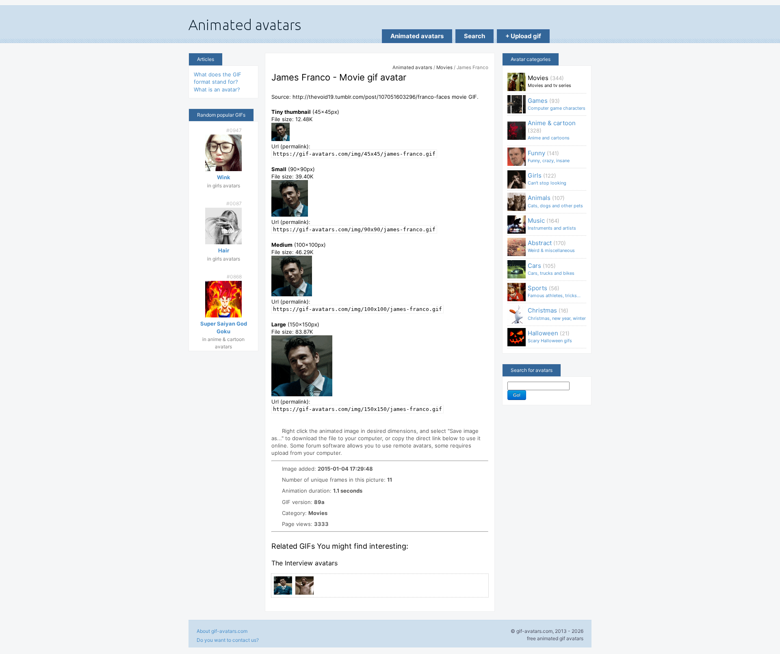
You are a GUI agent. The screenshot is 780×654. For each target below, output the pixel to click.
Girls (547, 179)
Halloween (550, 336)
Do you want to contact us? (228, 640)
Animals (555, 201)
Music (552, 224)
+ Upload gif (523, 36)
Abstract (551, 246)
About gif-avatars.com (222, 631)
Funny (549, 156)
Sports (554, 291)
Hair (223, 250)
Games (556, 104)
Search (474, 36)
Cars (551, 269)
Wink (223, 177)
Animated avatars (417, 36)
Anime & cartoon (552, 130)
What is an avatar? (217, 89)
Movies (444, 67)
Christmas (557, 313)
